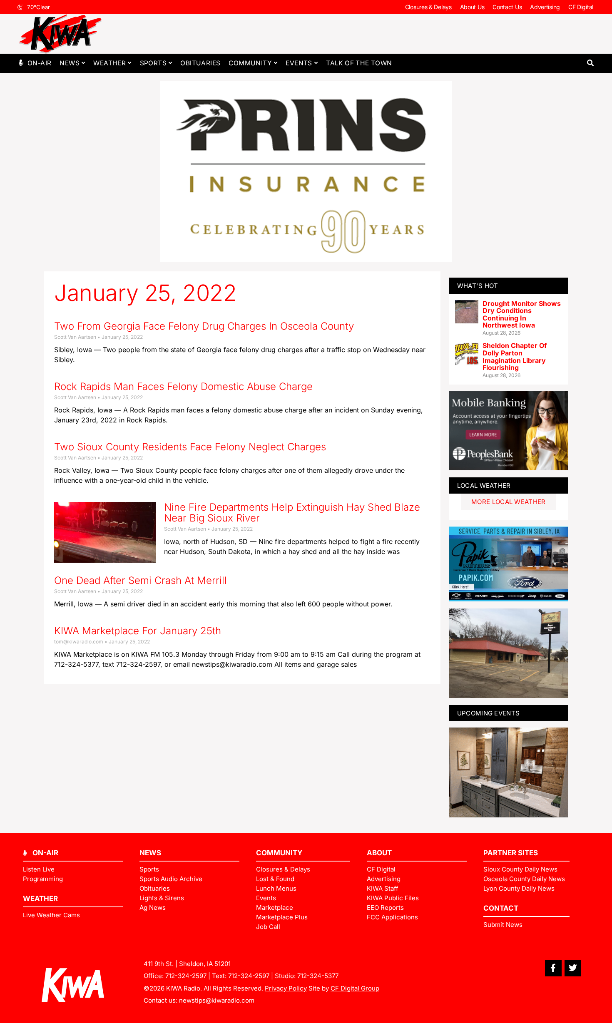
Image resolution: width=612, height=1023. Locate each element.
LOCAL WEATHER (484, 485)
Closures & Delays (428, 6)
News (70, 63)
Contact (500, 908)
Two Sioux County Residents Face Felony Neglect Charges (190, 447)
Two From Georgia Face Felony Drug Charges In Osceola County (204, 326)
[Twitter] (573, 968)
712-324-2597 (185, 976)
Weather (109, 63)
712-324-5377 (317, 976)
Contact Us (507, 6)
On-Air (39, 63)
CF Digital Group (355, 988)
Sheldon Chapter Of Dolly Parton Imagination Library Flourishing (515, 356)
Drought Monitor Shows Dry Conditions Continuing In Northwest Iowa (522, 314)
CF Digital (580, 6)
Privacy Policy (286, 988)
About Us (472, 6)
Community (250, 63)
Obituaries (200, 63)
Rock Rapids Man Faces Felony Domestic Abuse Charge (183, 386)
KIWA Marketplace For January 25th (137, 631)
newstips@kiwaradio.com (216, 1000)
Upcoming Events (488, 713)
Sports (153, 63)
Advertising (545, 6)
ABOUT (379, 853)
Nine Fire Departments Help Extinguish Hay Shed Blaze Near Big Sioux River (292, 512)
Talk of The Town (359, 63)
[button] (590, 63)
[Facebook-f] (553, 968)
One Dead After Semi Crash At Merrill (140, 580)
